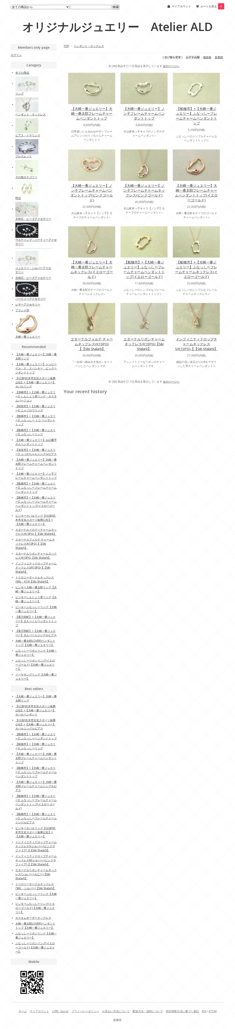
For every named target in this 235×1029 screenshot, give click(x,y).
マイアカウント (181, 6)
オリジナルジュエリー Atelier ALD (117, 26)
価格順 (207, 57)
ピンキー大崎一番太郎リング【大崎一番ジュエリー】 (36, 589)
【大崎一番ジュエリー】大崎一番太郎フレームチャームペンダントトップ (91, 113)
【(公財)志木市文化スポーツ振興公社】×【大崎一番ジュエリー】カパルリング (35, 382)
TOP (66, 46)
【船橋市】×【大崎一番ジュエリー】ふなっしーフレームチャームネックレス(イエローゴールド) (196, 269)
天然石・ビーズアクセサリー (33, 219)
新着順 (219, 57)
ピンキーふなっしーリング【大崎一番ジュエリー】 (36, 609)
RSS (204, 1011)
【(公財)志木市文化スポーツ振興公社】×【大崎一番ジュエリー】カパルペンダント (35, 710)
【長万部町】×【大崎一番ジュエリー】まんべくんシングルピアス (36, 633)
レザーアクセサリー (27, 304)
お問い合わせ (60, 1011)
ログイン (16, 55)
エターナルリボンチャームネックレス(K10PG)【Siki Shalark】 (144, 344)
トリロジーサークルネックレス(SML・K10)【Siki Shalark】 (34, 579)
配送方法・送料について (148, 1011)
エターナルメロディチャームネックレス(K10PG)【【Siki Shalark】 (36, 532)
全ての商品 (22, 73)
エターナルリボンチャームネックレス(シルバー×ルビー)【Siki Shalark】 (36, 874)
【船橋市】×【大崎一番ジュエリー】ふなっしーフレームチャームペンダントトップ (196, 115)
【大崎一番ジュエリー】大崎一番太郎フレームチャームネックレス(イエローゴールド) (91, 269)
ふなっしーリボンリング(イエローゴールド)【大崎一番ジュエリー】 (35, 665)
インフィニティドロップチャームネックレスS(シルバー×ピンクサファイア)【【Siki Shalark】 (36, 846)
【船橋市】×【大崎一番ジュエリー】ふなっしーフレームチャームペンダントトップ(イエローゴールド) (144, 269)
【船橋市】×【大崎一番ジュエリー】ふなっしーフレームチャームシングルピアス (36, 818)
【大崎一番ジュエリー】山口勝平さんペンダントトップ (36, 442)
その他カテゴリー (26, 177)
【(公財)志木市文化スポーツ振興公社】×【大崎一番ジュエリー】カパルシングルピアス (35, 724)
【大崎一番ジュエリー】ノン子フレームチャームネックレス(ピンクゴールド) (144, 190)
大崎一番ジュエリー (27, 337)
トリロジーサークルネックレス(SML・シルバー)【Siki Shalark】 (35, 886)
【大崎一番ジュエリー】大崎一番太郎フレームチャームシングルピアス (36, 786)
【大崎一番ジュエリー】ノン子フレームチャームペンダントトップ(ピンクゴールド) (91, 192)
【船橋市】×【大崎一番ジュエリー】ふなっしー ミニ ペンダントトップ (35, 420)
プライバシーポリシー (85, 1011)
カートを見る (211, 6)
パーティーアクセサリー (30, 299)
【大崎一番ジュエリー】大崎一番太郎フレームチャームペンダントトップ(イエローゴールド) (196, 192)
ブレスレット (23, 156)
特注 (18, 198)
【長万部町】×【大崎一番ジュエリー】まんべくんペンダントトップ (36, 621)
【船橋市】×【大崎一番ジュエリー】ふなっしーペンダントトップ (36, 736)
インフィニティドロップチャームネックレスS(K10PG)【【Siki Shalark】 (196, 344)
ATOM (213, 1011)
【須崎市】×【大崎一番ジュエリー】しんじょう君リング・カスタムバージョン (36, 396)
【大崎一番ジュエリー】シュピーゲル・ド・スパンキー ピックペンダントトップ (36, 368)
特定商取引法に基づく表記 (182, 1011)
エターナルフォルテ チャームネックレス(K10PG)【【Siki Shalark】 (92, 344)
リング (19, 93)
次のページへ (171, 66)
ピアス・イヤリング (27, 135)
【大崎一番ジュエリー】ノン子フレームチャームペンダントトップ (144, 113)
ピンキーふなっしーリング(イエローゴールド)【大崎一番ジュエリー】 (35, 908)
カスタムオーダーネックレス (33, 918)
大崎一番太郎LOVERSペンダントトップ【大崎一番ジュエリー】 (35, 643)
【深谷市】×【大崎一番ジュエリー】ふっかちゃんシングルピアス (36, 452)
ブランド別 (22, 310)
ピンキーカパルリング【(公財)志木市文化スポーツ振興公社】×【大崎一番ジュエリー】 (35, 520)
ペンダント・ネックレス (89, 46)
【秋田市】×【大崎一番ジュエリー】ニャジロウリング (35, 408)
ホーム (23, 1011)
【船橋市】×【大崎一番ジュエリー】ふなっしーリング (35, 432)
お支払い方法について (116, 1011)
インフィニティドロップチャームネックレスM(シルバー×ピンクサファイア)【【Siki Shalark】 (36, 860)
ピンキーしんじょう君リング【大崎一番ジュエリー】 (36, 599)
